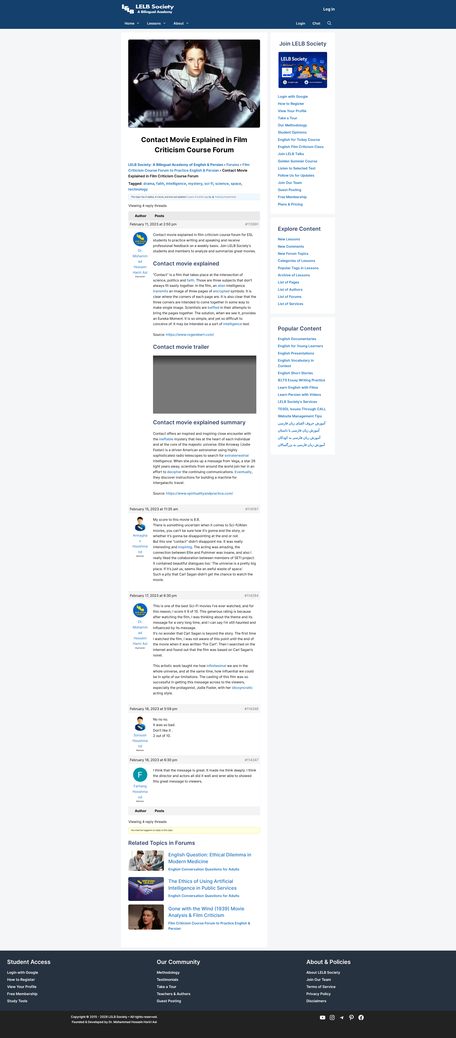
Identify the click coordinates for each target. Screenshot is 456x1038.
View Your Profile (292, 111)
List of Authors (290, 289)
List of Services (290, 304)
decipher (174, 472)
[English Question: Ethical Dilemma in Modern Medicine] (146, 861)
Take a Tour (287, 118)
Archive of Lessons (294, 275)
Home (129, 23)
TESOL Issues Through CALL (302, 409)
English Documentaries (297, 339)
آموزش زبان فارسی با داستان (298, 430)
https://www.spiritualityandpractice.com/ (199, 493)
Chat (316, 23)
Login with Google (293, 96)
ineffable (166, 439)
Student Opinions (292, 132)
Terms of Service (321, 987)
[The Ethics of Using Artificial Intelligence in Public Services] (146, 889)
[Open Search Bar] (329, 23)
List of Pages (288, 282)
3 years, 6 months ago (197, 196)
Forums (232, 165)
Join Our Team (290, 183)
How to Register (291, 103)
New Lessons (289, 239)
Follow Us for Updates (296, 175)
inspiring (185, 547)
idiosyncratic (242, 687)
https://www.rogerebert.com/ (190, 334)
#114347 (251, 760)
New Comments (291, 246)
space (236, 183)
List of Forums (290, 296)
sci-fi (208, 183)
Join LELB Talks (291, 154)
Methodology (168, 972)
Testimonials (167, 979)
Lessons (154, 23)
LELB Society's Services (297, 402)
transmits (160, 291)
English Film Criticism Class (301, 147)
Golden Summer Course (297, 161)
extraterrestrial (237, 455)
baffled (213, 307)
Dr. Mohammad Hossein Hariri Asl (133, 1022)
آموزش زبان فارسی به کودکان (299, 437)
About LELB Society (323, 972)
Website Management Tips (300, 416)
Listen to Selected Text (296, 168)
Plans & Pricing (290, 204)
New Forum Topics (293, 253)
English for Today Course (299, 139)
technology (138, 189)
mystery (195, 183)
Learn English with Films (298, 387)
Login (300, 23)
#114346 (251, 709)
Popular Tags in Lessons (298, 268)
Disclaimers (316, 1001)
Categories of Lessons (296, 261)
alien (221, 285)
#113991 (251, 224)
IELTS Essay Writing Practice (301, 380)
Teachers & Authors (173, 994)
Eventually (243, 472)
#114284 (251, 595)
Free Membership (292, 197)
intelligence (176, 183)
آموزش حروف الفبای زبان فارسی (301, 423)
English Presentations (296, 353)
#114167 (251, 509)
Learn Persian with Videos (299, 394)
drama (148, 183)
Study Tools (17, 1001)
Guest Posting (289, 190)
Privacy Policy (318, 994)
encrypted (221, 291)
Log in (329, 9)
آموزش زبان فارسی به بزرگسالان (301, 445)
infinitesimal (216, 666)
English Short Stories (295, 373)
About (178, 23)
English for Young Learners (300, 346)
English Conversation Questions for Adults (203, 869)
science (222, 183)
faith (160, 183)
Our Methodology (292, 125)
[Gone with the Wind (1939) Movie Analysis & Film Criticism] (146, 917)
